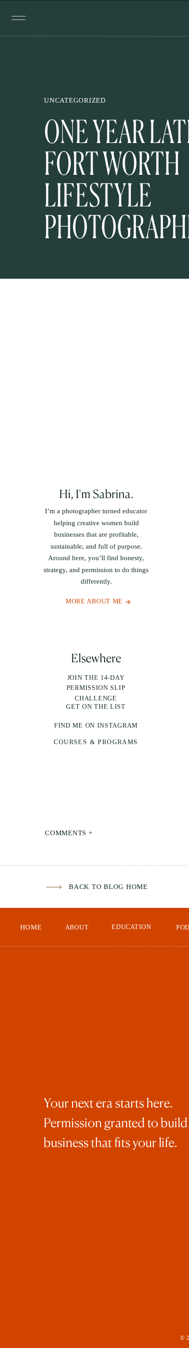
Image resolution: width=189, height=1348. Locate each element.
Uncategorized (75, 100)
